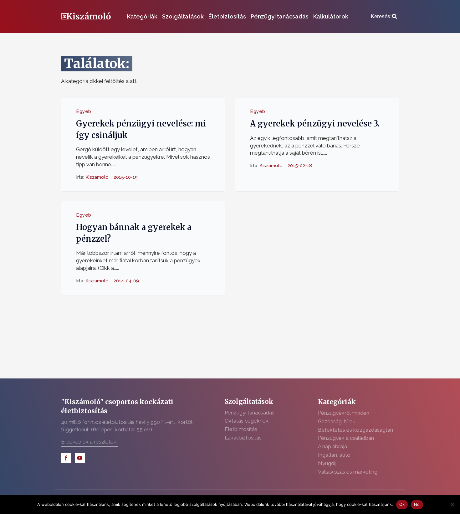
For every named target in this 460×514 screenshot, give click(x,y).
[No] (452, 504)
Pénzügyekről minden (343, 413)
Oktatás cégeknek (246, 421)
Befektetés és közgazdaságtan (355, 430)
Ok (402, 504)
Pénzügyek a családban (346, 438)
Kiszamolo (97, 177)
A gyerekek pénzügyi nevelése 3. (315, 124)
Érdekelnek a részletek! (89, 442)
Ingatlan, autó (334, 455)
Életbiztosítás (227, 16)
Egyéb (83, 111)
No (417, 504)
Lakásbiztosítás (243, 437)
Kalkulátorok (330, 16)
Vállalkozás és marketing (347, 472)
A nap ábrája (332, 446)
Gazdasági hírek (336, 421)
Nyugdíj (327, 463)
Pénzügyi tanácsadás (280, 16)
